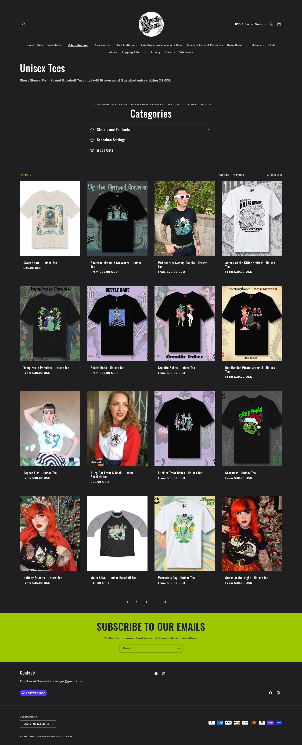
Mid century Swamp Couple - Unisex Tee (182, 264)
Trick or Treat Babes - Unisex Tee (180, 473)
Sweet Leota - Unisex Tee (40, 263)
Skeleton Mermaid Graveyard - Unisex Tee (116, 264)
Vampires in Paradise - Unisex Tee (46, 368)
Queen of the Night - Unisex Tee (246, 578)
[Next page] (174, 602)
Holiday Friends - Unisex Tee (42, 578)
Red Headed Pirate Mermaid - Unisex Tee (250, 370)
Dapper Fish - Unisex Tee (40, 473)
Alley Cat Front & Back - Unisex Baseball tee (112, 474)
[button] (24, 24)
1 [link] (127, 602)
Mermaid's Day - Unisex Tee (176, 578)
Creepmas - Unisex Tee (240, 473)
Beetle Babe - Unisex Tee (107, 368)
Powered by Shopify (61, 736)
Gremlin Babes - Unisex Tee (176, 368)
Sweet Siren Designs (40, 736)
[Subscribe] (178, 648)
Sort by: (224, 174)
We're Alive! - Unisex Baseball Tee (113, 578)
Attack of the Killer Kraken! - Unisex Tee (250, 264)
